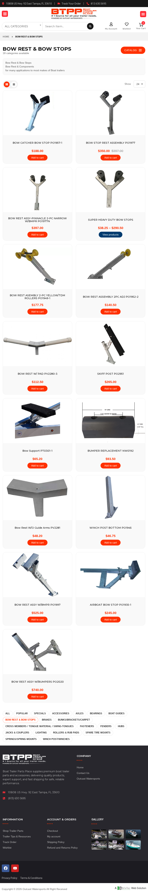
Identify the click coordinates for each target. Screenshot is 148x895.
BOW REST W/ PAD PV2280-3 (37, 373)
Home (6, 36)
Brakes (47, 719)
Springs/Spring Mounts (21, 739)
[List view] (14, 84)
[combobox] (22, 26)
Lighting (41, 732)
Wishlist (127, 28)
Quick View (66, 140)
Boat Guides (116, 713)
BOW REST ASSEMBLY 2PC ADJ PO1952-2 (110, 297)
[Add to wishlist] (66, 123)
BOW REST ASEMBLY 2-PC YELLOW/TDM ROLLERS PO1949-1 (37, 297)
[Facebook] (5, 868)
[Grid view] (7, 84)
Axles (80, 713)
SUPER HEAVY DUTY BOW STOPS (110, 220)
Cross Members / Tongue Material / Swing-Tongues (39, 726)
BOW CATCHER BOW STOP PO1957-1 (37, 143)
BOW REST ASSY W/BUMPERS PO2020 (37, 681)
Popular (22, 713)
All (7, 713)
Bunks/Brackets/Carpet (74, 719)
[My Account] (111, 24)
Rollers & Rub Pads (66, 732)
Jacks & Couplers (17, 732)
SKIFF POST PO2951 (110, 373)
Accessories (60, 713)
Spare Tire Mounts (98, 732)
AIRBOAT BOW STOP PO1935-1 (110, 604)
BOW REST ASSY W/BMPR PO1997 (37, 604)
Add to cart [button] (37, 157)
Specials (40, 713)
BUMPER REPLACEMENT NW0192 (111, 450)
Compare (66, 131)
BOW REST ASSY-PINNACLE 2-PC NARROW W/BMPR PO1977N (37, 220)
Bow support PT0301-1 (37, 450)
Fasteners (87, 726)
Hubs (121, 726)
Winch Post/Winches (56, 739)
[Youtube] (15, 868)
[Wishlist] (127, 24)
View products (111, 234)
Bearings (96, 713)
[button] (5, 14)
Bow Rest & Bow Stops (20, 719)
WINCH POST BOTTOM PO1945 (111, 527)
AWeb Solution (130, 888)
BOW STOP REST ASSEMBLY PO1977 (110, 143)
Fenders (106, 726)
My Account (111, 28)
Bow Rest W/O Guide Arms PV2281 (37, 527)
